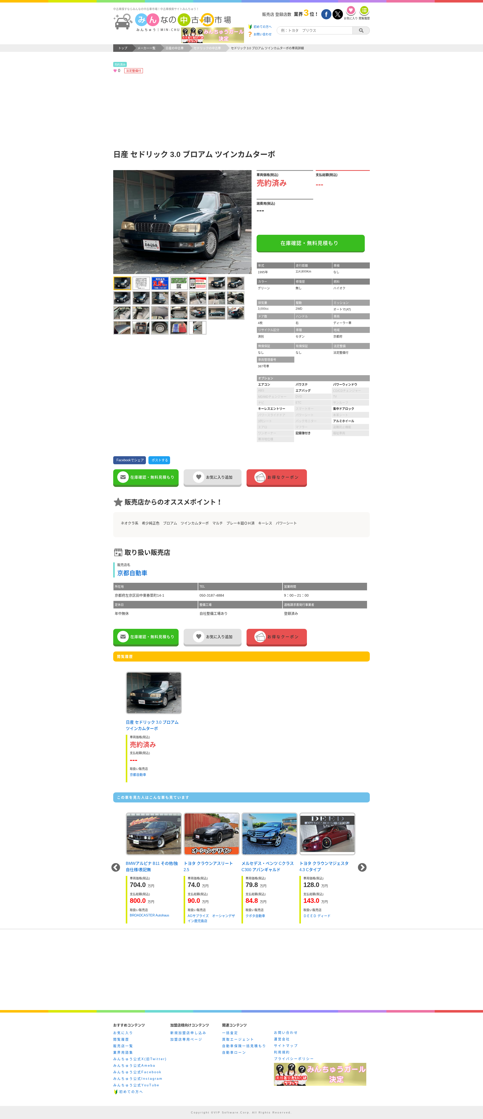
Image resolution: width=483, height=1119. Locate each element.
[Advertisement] (241, 111)
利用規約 (282, 1052)
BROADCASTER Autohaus (149, 915)
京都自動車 (132, 573)
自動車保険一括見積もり (244, 1046)
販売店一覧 (123, 1046)
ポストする (160, 460)
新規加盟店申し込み (188, 1033)
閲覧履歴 (121, 1039)
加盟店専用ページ (186, 1039)
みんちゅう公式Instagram (138, 1079)
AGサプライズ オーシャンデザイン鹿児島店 (211, 918)
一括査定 (230, 1033)
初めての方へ (131, 1092)
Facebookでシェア (130, 460)
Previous (116, 868)
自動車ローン (234, 1052)
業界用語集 (123, 1052)
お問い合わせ (286, 1032)
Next (362, 868)
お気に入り (123, 1033)
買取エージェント (238, 1039)
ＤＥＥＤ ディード (317, 916)
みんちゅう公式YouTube (136, 1085)
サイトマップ (286, 1046)
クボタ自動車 (255, 916)
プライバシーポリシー (294, 1059)
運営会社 (282, 1039)
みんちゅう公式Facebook (137, 1072)
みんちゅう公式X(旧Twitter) (140, 1059)
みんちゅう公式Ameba (134, 1065)
